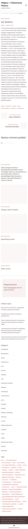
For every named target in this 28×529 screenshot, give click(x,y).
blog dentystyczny (11, 460)
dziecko (3, 370)
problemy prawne (22, 487)
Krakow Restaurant (7, 472)
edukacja (3, 374)
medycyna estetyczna (8, 477)
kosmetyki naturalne (7, 383)
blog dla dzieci (6, 462)
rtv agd (3, 421)
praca (2, 400)
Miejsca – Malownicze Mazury (11, 4)
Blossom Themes (13, 522)
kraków (17, 472)
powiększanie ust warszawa (10, 484)
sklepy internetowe (6, 425)
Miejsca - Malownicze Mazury (19, 518)
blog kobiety (8, 106)
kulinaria (3, 387)
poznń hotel (5, 487)
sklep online (5, 494)
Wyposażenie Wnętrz (7, 442)
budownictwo (5, 362)
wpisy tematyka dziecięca (9, 504)
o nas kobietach (20, 108)
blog (2, 460)
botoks (19, 465)
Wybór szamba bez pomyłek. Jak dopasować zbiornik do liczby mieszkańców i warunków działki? (13, 322)
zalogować (13, 287)
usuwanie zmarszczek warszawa (11, 501)
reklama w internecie (15, 489)
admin (2, 25)
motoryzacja (4, 391)
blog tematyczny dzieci (8, 465)
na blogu (18, 477)
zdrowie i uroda (6, 511)
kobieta (19, 106)
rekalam (4, 489)
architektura (4, 349)
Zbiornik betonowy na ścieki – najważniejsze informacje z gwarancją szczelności (12, 308)
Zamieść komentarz (14, 527)
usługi (3, 438)
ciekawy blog (6, 467)
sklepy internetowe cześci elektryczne (13, 496)
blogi (14, 462)
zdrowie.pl (4, 450)
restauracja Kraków (15, 491)
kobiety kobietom (5, 108)
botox (25, 465)
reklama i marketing (7, 412)
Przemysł (3, 404)
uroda (2, 433)
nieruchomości (5, 395)
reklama (3, 408)
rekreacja (3, 417)
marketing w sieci (20, 474)
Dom (2, 366)
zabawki (20, 504)
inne (2, 379)
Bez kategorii (5, 18)
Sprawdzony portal (8, 239)
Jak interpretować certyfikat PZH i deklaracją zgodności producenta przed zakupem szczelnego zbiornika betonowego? (13, 330)
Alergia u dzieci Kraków (9, 210)
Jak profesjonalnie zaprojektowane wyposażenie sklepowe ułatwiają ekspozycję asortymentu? (14, 338)
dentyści (14, 467)
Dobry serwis (6, 269)
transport (3, 429)
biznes (3, 358)
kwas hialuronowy (7, 474)
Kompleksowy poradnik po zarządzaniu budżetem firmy (11, 315)
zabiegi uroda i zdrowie (9, 508)
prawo (13, 487)
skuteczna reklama (7, 499)
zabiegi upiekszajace (8, 506)
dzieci (20, 467)
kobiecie (14, 106)
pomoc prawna (17, 482)
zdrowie (3, 446)
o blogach (5, 479)
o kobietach (13, 108)
